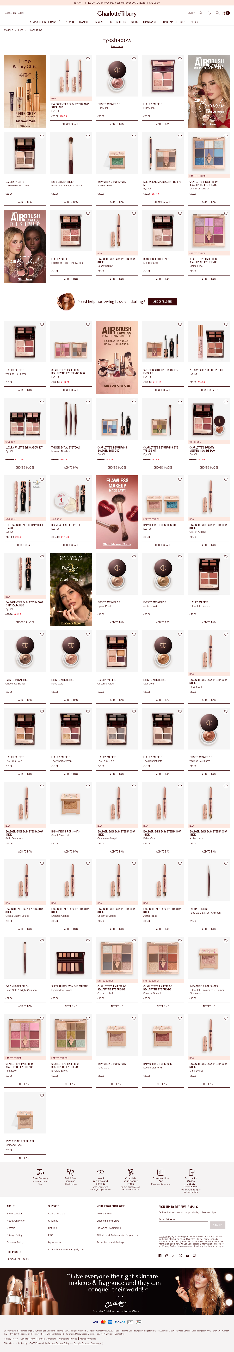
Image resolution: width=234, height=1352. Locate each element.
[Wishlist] (209, 13)
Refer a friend (104, 1213)
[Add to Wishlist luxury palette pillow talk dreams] (226, 556)
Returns (52, 1227)
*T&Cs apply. (165, 1236)
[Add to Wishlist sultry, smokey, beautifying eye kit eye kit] (180, 136)
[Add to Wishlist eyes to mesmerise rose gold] (88, 634)
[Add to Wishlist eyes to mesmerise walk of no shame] (226, 711)
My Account (55, 1242)
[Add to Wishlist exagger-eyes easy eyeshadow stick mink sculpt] (226, 1018)
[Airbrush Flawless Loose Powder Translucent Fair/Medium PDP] (209, 127)
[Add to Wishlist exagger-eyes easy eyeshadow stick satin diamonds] (42, 786)
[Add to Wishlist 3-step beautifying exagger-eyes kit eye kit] (180, 324)
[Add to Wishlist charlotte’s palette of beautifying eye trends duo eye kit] (88, 324)
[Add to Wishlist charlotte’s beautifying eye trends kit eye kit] (180, 402)
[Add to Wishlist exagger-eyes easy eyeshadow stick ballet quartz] (180, 786)
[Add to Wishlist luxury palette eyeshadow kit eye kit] (42, 402)
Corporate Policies (68, 1338)
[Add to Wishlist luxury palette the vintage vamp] (88, 711)
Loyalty (191, 13)
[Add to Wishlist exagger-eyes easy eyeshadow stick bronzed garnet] (88, 863)
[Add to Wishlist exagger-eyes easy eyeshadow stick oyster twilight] (226, 479)
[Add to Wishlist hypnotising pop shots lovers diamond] (180, 1018)
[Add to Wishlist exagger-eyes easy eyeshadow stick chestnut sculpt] (134, 863)
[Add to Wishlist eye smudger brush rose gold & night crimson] (42, 940)
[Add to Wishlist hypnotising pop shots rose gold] (134, 1018)
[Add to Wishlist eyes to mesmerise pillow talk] (134, 58)
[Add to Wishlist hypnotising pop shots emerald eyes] (134, 136)
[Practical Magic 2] (71, 625)
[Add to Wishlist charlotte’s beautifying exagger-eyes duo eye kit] (134, 402)
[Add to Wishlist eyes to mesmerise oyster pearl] (134, 556)
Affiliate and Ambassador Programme (117, 1235)
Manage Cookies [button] (88, 1338)
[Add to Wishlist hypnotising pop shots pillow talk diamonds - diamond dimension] (226, 940)
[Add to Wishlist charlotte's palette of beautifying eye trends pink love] (42, 1018)
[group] (42, 1179)
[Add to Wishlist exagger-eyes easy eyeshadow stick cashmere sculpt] (134, 786)
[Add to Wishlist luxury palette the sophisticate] (180, 711)
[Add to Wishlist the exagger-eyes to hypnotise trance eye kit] (42, 479)
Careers (11, 1227)
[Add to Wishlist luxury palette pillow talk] (180, 58)
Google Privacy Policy (58, 1343)
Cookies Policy (15, 1242)
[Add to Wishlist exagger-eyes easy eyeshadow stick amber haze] (226, 786)
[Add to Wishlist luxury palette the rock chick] (134, 711)
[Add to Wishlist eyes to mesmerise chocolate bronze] (42, 634)
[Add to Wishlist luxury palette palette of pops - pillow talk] (88, 213)
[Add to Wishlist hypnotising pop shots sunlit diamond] (88, 786)
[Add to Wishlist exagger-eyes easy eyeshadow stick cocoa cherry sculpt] (42, 863)
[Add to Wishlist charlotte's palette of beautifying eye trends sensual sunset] (180, 940)
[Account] (200, 13)
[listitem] (45, 22)
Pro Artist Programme (109, 1227)
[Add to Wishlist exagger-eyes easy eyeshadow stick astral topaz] (180, 863)
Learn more (117, 46)
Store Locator (14, 1213)
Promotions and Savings (110, 1242)
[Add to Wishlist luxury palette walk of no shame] (42, 324)
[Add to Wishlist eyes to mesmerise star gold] (180, 634)
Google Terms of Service (86, 1343)
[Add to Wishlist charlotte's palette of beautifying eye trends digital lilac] (226, 213)
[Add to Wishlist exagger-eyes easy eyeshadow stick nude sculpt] (226, 634)
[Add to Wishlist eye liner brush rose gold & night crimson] (226, 863)
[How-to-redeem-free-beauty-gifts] (25, 127)
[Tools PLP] (117, 547)
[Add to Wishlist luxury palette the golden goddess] (42, 136)
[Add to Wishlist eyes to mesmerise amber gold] (180, 556)
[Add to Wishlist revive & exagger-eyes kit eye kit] (88, 479)
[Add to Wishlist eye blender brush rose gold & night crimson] (88, 136)
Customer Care (56, 1213)
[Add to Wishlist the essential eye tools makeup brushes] (88, 402)
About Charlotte (16, 1220)
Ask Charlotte (162, 301)
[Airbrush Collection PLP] (117, 392)
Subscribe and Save (108, 1220)
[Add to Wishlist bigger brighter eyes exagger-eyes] (180, 213)
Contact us (120, 1334)
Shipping (53, 1220)
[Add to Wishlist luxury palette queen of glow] (134, 634)
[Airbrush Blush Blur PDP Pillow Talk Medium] (25, 281)
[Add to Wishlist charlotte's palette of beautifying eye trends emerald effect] (88, 1018)
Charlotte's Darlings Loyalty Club (66, 1249)
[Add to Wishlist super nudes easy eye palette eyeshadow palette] (88, 940)
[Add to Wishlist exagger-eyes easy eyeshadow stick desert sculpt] (134, 213)
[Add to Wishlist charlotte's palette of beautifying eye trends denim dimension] (226, 136)
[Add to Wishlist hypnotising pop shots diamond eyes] (42, 1095)
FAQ (50, 1235)
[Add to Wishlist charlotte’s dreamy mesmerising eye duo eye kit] (226, 402)
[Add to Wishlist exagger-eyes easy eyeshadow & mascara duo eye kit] (42, 556)
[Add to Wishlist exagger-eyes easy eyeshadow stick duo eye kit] (88, 58)
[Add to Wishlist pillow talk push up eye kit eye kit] (226, 324)
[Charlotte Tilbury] (117, 13)
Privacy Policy (14, 1235)
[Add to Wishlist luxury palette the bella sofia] (42, 711)
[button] (218, 13)
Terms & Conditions (47, 1338)
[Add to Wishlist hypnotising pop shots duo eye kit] (180, 479)
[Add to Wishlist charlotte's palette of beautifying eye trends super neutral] (134, 940)
